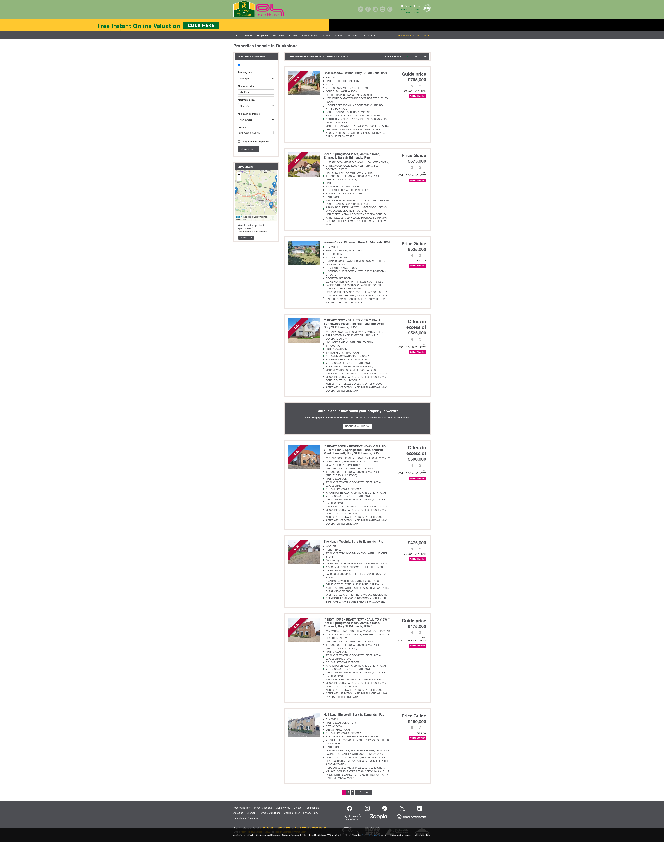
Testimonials (353, 35)
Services (326, 35)
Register (405, 6)
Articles (339, 35)
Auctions (293, 35)
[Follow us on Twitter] (402, 807)
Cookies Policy (292, 812)
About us (238, 812)
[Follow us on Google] (384, 808)
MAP (424, 56)
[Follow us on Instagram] (367, 808)
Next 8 (344, 56)
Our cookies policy (371, 835)
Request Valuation (357, 426)
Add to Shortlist (417, 95)
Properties (262, 35)
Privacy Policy (310, 812)
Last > (367, 792)
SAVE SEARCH (393, 56)
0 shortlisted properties (408, 9)
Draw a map (246, 238)
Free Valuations (310, 35)
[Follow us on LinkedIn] (419, 808)
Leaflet (239, 216)
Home (236, 35)
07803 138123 (423, 35)
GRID (415, 56)
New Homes (279, 35)
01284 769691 (403, 35)
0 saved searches (411, 12)
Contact (298, 807)
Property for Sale (263, 807)
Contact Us (369, 35)
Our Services (283, 807)
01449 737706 (302, 828)
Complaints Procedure (245, 818)
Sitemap (251, 812)
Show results (248, 149)
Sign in (416, 6)
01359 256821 (285, 828)
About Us (248, 35)
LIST (406, 56)
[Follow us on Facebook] (349, 808)
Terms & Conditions (269, 812)
